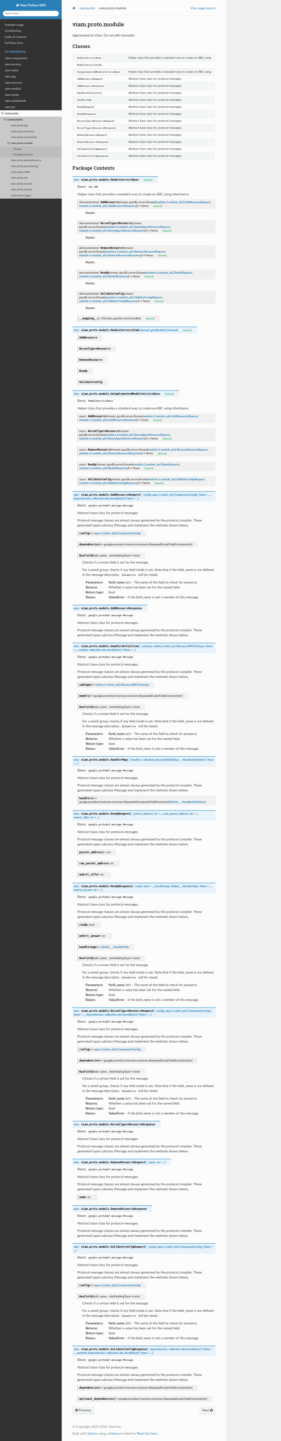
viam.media (12, 94)
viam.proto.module (22, 143)
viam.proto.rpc (19, 178)
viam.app (10, 76)
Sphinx (92, 1433)
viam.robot (11, 70)
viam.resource (13, 82)
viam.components (16, 58)
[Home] (73, 8)
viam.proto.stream (21, 189)
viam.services (13, 64)
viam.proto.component (24, 137)
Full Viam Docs (14, 43)
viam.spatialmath (15, 100)
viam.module (13, 88)
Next (206, 1410)
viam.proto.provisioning (24, 166)
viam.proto (12, 113)
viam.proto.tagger (21, 195)
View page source (203, 8)
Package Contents (23, 154)
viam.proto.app (19, 125)
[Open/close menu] (2, 113)
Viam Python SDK (32, 5)
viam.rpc (10, 107)
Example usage (14, 24)
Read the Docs (147, 1433)
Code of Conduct (16, 37)
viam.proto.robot (20, 172)
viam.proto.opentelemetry (26, 160)
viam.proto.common (22, 131)
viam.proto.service (21, 184)
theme (113, 1433)
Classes (17, 149)
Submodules (15, 119)
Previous (84, 1410)
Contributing (13, 30)
